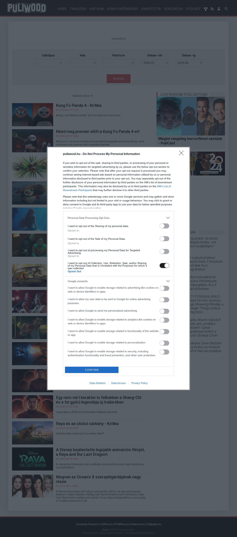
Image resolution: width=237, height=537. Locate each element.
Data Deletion (98, 383)
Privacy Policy (139, 383)
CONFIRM (92, 370)
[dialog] (118, 268)
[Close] (182, 154)
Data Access (118, 383)
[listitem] (118, 218)
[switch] (164, 225)
